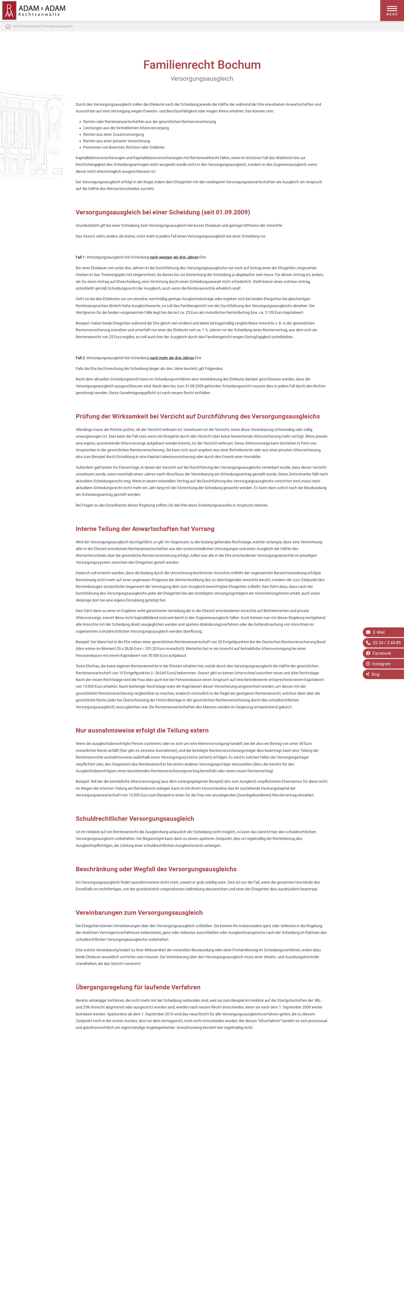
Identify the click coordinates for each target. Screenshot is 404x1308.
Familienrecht (32, 26)
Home (17, 26)
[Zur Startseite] (33, 18)
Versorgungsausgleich (58, 26)
